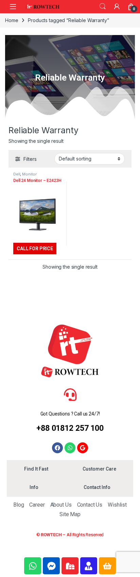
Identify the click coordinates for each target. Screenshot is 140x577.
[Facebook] (57, 447)
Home (11, 20)
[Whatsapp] (70, 447)
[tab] (36, 469)
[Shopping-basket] (107, 565)
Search (102, 6)
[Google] (82, 447)
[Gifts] (70, 565)
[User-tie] (88, 565)
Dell (16, 174)
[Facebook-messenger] (51, 565)
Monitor (29, 174)
